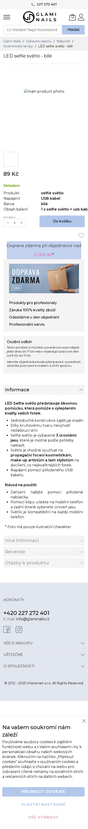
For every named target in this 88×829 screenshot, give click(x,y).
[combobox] (32, 29)
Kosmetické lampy (18, 46)
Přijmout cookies (43, 792)
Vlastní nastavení (43, 804)
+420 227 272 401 (26, 613)
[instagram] (19, 629)
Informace (17, 389)
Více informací (22, 540)
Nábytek (64, 41)
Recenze (15, 551)
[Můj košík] (72, 17)
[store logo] (39, 17)
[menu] (6, 17)
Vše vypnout (43, 817)
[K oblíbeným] (82, 235)
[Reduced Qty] (7, 223)
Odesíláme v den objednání (34, 317)
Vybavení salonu (39, 41)
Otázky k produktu (27, 563)
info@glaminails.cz (32, 619)
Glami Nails (12, 41)
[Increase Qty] (21, 223)
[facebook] (6, 629)
